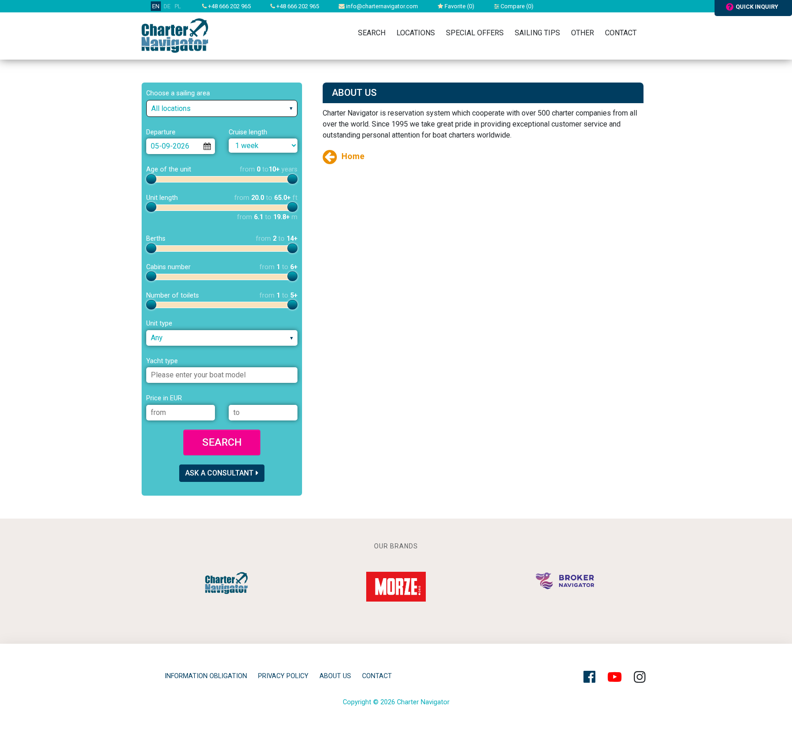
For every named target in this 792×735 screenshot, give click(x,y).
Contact (621, 32)
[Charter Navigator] (175, 35)
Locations (415, 32)
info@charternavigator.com (381, 6)
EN (156, 6)
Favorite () (458, 6)
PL (178, 6)
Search (371, 32)
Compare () (516, 6)
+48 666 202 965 (229, 6)
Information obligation (206, 676)
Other (582, 32)
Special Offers (475, 32)
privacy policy (283, 676)
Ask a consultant (219, 473)
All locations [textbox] (171, 108)
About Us (335, 676)
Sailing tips (537, 32)
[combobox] (221, 108)
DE (167, 6)
